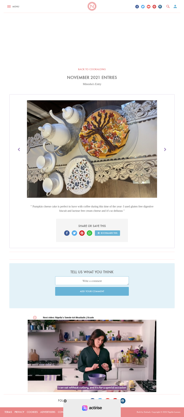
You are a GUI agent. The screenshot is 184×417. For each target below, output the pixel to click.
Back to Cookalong (92, 69)
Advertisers (47, 412)
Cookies (32, 412)
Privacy (19, 412)
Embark (147, 412)
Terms (8, 412)
